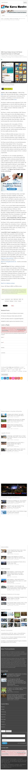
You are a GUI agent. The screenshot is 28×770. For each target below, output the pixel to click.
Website (2, 347)
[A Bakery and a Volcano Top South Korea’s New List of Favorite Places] (3, 415)
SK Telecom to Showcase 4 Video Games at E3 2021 (11, 316)
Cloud (15, 99)
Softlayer (11, 301)
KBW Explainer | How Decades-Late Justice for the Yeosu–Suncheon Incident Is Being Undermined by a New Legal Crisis (17, 587)
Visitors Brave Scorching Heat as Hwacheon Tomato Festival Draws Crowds (15, 426)
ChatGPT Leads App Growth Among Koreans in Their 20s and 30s (15, 506)
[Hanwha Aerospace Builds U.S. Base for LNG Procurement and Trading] (4, 625)
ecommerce (7, 299)
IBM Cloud (16, 299)
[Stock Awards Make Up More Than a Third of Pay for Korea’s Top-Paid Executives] (3, 603)
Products (3, 721)
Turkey (19, 301)
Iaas (12, 299)
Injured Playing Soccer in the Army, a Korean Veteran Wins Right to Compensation (15, 444)
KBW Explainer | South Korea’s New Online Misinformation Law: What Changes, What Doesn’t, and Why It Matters (15, 573)
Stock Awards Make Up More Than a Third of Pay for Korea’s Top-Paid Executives (17, 603)
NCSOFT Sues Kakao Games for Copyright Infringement (12, 318)
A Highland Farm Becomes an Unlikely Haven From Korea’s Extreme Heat (16, 420)
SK (22, 299)
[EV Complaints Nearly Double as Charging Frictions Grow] (11, 625)
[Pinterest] (18, 378)
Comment (3, 352)
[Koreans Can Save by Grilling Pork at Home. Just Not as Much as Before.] (17, 620)
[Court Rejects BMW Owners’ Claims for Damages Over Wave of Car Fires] (3, 449)
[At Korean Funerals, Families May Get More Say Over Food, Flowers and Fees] (24, 620)
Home (2, 18)
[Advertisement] (14, 36)
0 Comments (16, 416)
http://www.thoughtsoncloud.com (8, 261)
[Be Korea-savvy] (14, 6)
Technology (6, 18)
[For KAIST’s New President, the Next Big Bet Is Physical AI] (24, 624)
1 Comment (17, 589)
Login (3, 731)
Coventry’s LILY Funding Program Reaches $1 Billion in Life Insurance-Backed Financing (17, 689)
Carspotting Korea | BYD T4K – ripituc (8, 633)
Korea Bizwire (15, 55)
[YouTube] (16, 378)
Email (2, 342)
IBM (2, 94)
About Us (3, 726)
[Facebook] (5, 378)
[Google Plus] (10, 378)
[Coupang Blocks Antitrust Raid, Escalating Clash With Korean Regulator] (4, 614)
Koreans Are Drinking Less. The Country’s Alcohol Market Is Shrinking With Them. (16, 501)
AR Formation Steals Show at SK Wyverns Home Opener (12, 313)
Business (3, 706)
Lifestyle (2, 709)
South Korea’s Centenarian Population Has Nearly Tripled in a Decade (17, 598)
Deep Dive (3, 717)
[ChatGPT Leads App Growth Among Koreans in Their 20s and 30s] (3, 507)
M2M (20, 299)
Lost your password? (22, 743)
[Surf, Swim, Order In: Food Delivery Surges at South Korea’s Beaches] (3, 512)
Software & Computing (13, 18)
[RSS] (21, 378)
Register (9, 731)
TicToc (15, 301)
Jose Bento (3, 640)
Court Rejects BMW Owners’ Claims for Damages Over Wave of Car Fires (16, 449)
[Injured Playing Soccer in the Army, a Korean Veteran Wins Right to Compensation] (3, 443)
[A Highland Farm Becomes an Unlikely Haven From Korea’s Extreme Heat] (3, 420)
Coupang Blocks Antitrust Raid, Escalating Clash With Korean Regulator (16, 674)
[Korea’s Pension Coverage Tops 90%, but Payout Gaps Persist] (17, 625)
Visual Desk (3, 714)
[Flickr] (13, 378)
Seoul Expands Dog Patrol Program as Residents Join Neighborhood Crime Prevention (14, 641)
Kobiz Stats (3, 719)
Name (2, 337)
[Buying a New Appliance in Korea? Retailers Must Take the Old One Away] (3, 557)
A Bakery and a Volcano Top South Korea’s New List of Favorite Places (15, 415)
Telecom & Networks (15, 57)
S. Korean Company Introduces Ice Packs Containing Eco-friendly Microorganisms (13, 637)
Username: (4, 733)
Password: (4, 738)
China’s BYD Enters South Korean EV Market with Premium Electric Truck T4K (13, 634)
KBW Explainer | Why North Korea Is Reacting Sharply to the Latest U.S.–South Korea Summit (16, 581)
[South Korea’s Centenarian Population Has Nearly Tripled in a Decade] (3, 599)
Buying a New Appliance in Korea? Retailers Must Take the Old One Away (16, 557)
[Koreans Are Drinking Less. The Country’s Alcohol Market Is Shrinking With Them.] (3, 502)
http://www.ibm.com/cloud (7, 258)
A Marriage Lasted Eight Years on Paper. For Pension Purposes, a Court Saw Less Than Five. (16, 437)
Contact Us (3, 724)
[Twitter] (2, 378)
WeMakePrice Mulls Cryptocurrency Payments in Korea (12, 321)
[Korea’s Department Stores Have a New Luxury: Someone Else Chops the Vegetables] (3, 551)
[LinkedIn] (8, 378)
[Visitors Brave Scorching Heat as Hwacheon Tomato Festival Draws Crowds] (3, 426)
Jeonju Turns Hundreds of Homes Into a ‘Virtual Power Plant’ (16, 562)
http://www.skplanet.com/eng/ (8, 283)
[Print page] (14, 59)
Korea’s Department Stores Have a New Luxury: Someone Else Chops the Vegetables (16, 551)
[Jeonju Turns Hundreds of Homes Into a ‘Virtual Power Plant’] (3, 563)
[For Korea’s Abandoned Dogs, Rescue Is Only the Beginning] (11, 620)
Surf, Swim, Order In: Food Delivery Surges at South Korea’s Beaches (17, 511)
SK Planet (7, 301)
